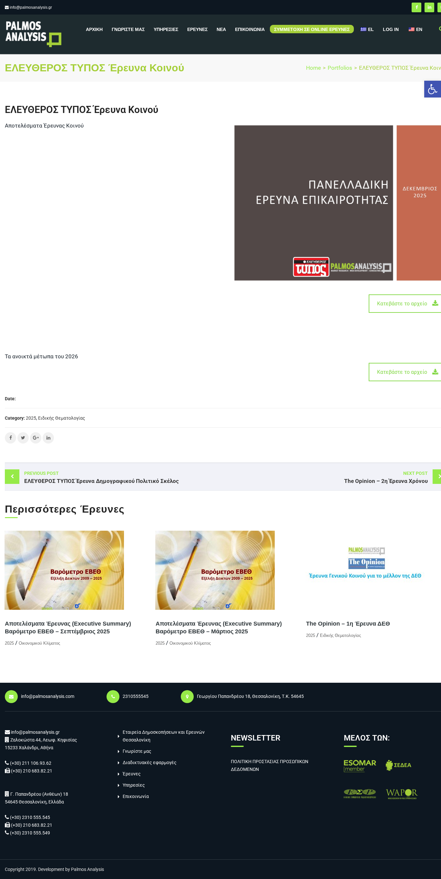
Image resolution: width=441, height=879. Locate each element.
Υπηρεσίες (166, 29)
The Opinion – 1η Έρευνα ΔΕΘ (348, 623)
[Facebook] (416, 7)
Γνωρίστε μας (128, 29)
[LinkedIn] (429, 7)
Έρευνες (197, 29)
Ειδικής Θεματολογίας (61, 418)
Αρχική (94, 29)
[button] (432, 89)
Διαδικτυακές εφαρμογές (150, 762)
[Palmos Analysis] (33, 33)
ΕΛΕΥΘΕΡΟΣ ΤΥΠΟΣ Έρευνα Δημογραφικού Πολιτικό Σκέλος (101, 477)
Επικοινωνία (250, 29)
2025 (31, 418)
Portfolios (340, 68)
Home (313, 68)
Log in (391, 29)
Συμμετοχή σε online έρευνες (312, 29)
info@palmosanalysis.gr (31, 7)
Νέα (221, 29)
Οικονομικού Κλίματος (39, 643)
